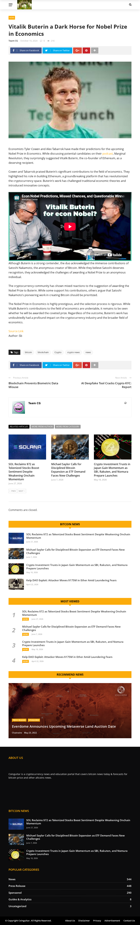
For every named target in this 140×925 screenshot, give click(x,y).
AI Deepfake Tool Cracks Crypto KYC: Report (106, 385)
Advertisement (112, 920)
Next (21, 491)
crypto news (73, 352)
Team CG (13, 40)
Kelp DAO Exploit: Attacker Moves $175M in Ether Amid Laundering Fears (71, 580)
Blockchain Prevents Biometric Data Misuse (33, 385)
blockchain (43, 352)
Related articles (19, 426)
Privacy (97, 920)
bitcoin (28, 352)
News (11, 17)
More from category (67, 426)
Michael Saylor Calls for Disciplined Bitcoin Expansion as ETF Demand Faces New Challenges (68, 469)
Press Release (19, 720)
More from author (42, 426)
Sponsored (34, 720)
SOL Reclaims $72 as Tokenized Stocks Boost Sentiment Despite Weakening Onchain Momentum (24, 471)
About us (70, 920)
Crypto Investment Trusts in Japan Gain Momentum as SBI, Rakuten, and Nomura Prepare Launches (112, 469)
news (88, 352)
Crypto (57, 352)
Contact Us (129, 920)
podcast (107, 153)
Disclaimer (84, 920)
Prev (13, 491)
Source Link (16, 331)
